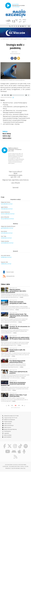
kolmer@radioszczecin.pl (6, 233)
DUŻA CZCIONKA (7, 435)
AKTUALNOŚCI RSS (10, 276)
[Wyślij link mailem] (18, 58)
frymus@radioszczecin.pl (6, 204)
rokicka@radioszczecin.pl (6, 208)
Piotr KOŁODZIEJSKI (15, 53)
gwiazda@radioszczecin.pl (7, 228)
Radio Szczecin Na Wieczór (16, 39)
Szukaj (25, 26)
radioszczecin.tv (7, 427)
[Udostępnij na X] (15, 58)
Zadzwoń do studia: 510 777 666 (11, 415)
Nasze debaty (7, 134)
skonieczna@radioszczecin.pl (7, 213)
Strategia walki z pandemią (15, 46)
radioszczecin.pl (7, 423)
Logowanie (6, 433)
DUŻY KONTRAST (7, 437)
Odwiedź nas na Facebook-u (12, 26)
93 (12, 405)
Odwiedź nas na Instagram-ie (16, 26)
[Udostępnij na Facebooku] (12, 58)
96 (22, 405)
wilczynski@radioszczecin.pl (7, 218)
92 (8, 405)
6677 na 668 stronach (15, 407)
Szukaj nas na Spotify (21, 26)
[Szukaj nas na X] (9, 444)
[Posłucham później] (13, 97)
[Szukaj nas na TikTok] (20, 444)
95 (19, 405)
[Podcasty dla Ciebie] (24, 449)
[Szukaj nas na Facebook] (5, 444)
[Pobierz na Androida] (14, 449)
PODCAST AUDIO (10, 272)
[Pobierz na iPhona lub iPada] (19, 449)
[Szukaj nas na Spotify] (25, 444)
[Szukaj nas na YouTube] (8, 449)
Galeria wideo (7, 138)
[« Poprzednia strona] (6, 405)
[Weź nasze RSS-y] (15, 455)
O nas (2, 197)
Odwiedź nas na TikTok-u (19, 26)
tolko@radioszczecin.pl (6, 238)
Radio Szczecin (6, 39)
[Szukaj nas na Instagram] (15, 444)
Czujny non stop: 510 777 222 (10, 417)
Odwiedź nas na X (14, 26)
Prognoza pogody (8, 421)
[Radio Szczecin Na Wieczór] (15, 32)
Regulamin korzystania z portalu (16, 466)
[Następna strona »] (24, 405)
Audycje (25, 39)
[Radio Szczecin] (15, 13)
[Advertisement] (15, 489)
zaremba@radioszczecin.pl (7, 243)
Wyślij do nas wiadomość (23, 26)
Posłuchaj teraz (7, 431)
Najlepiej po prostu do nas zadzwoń (10, 26)
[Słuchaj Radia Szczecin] (8, 5)
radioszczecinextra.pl (8, 425)
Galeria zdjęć (7, 136)
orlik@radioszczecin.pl (6, 263)
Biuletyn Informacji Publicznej (10, 429)
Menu (28, 26)
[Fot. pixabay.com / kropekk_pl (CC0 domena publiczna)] (15, 70)
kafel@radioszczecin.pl (6, 257)
